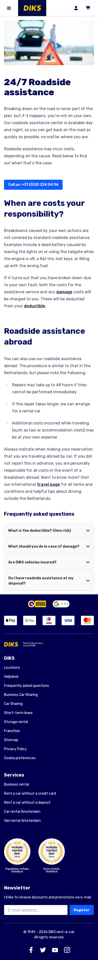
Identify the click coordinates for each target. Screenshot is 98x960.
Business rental (16, 784)
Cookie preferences (20, 758)
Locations (12, 667)
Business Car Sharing (21, 695)
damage (64, 292)
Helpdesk (11, 677)
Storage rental (16, 722)
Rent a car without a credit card (30, 793)
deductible (34, 306)
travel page (48, 484)
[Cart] (88, 8)
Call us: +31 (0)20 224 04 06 (33, 184)
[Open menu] (9, 8)
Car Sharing (13, 704)
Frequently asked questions (26, 686)
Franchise (12, 731)
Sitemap (11, 740)
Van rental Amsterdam (22, 821)
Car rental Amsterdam (22, 811)
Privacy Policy (15, 749)
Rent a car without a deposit (27, 802)
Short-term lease (18, 713)
